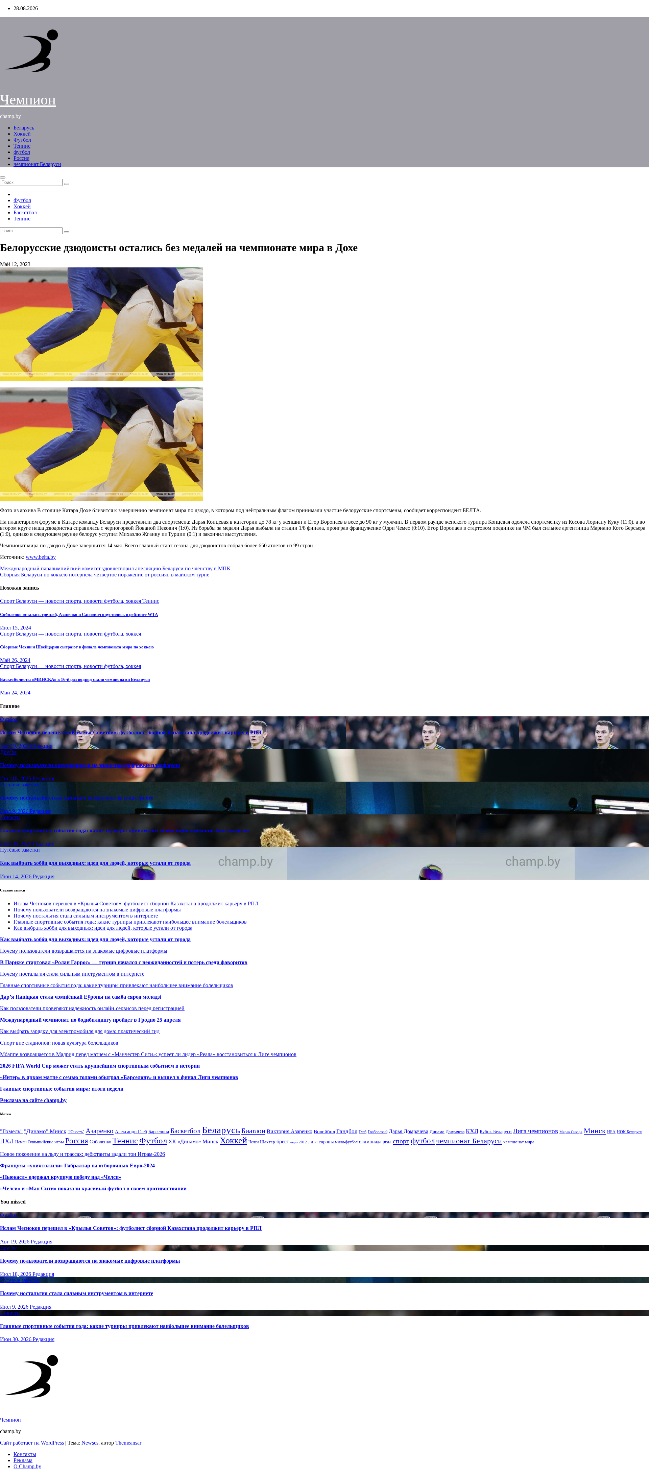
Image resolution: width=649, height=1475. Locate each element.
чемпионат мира (518, 1141)
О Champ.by (27, 1466)
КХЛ (472, 1131)
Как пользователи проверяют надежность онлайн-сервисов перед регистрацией (92, 1008)
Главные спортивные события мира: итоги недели (61, 1089)
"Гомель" (11, 1131)
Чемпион (28, 100)
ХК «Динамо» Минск (193, 1141)
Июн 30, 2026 (16, 844)
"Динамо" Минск (45, 1131)
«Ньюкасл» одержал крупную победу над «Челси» (60, 1177)
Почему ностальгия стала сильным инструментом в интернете (76, 798)
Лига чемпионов (535, 1131)
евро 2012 (298, 1142)
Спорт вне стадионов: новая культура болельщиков (59, 1043)
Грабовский (377, 1132)
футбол (22, 152)
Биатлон (253, 1131)
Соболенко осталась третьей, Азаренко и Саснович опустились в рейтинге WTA (79, 614)
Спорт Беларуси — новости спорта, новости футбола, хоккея (71, 601)
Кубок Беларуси (496, 1131)
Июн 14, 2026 (16, 876)
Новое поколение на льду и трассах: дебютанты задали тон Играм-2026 (82, 1154)
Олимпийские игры (46, 1141)
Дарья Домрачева (408, 1131)
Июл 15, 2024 (15, 628)
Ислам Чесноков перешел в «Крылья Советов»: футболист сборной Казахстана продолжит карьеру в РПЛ (131, 732)
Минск (595, 1131)
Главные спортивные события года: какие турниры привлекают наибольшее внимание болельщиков (124, 830)
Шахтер (267, 1141)
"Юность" (76, 1131)
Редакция (41, 746)
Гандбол (346, 1131)
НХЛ (7, 1141)
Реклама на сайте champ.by (33, 1100)
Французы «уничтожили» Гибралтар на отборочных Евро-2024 (77, 1165)
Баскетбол (25, 212)
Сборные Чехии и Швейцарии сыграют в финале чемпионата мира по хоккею (77, 646)
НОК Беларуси (629, 1132)
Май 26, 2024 (15, 660)
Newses (89, 1443)
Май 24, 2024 (15, 692)
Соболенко (100, 1141)
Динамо (437, 1131)
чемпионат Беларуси (37, 164)
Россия (21, 158)
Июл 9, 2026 (15, 811)
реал (387, 1141)
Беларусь (24, 127)
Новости (10, 817)
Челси (253, 1142)
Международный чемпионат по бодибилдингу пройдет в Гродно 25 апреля (90, 1020)
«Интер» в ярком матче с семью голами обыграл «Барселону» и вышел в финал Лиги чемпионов (119, 1077)
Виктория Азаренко (289, 1131)
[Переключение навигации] (2, 177)
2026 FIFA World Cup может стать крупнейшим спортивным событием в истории (100, 1066)
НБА (611, 1131)
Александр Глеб (131, 1131)
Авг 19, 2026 (15, 746)
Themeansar (128, 1443)
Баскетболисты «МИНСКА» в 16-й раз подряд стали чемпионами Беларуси (75, 679)
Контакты (25, 1454)
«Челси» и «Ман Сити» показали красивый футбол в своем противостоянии (93, 1188)
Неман (20, 1142)
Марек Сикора (570, 1132)
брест (283, 1141)
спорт (401, 1141)
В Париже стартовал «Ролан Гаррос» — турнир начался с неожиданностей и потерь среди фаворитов (123, 962)
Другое (8, 752)
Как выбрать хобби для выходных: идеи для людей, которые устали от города (95, 863)
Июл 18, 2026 (16, 778)
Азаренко (100, 1131)
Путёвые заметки (20, 784)
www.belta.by (41, 557)
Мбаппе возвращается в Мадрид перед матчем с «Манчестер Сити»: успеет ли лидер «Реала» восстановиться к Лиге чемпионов (148, 1054)
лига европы (321, 1141)
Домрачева (455, 1131)
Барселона (158, 1131)
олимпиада (370, 1141)
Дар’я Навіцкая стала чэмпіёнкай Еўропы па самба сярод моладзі (80, 997)
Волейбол (324, 1131)
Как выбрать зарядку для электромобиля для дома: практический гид (80, 1031)
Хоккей (22, 134)
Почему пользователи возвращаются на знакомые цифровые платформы (90, 765)
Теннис (22, 146)
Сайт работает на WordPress (32, 1443)
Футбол (22, 140)
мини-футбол (346, 1142)
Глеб (362, 1131)
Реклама (23, 1460)
